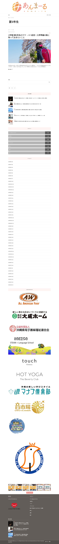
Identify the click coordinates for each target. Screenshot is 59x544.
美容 (30, 512)
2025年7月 (10, 198)
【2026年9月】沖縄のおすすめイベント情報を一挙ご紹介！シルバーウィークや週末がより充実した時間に (30, 98)
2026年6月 (10, 167)
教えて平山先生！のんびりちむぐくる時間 (36, 508)
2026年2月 (10, 178)
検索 (9, 79)
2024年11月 (10, 220)
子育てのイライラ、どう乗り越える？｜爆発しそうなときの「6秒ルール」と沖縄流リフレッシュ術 (29, 115)
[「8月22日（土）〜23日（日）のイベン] (11, 487)
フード (31, 503)
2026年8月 (10, 161)
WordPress (10, 542)
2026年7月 (10, 164)
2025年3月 (10, 209)
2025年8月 (10, 195)
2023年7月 (10, 265)
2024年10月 (10, 223)
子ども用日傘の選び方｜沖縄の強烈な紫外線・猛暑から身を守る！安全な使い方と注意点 (28, 109)
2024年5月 (10, 237)
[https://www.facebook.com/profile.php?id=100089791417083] (15, 88)
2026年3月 (10, 175)
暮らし (15, 102)
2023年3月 (10, 276)
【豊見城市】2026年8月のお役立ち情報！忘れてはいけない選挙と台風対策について (27, 121)
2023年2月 (10, 279)
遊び (30, 515)
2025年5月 (10, 203)
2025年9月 (10, 192)
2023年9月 (10, 259)
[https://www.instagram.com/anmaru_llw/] (12, 88)
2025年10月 (10, 189)
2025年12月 (10, 184)
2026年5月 (10, 170)
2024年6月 (10, 234)
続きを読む (10, 69)
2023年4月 (10, 273)
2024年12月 (10, 217)
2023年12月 (10, 251)
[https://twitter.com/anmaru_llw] (9, 88)
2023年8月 (10, 262)
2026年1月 (10, 181)
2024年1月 (10, 248)
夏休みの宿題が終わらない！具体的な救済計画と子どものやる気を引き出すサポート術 (21, 529)
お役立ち (31, 501)
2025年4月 (10, 206)
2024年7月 (10, 231)
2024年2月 (10, 245)
